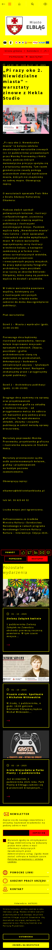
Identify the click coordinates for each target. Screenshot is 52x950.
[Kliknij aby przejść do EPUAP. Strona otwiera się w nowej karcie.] (41, 43)
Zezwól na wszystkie (26, 945)
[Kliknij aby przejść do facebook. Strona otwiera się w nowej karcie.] (11, 42)
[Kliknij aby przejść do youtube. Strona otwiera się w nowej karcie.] (5, 42)
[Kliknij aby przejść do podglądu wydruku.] (48, 552)
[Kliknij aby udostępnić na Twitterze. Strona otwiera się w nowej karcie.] (29, 552)
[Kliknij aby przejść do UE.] (47, 43)
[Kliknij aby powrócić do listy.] (26, 57)
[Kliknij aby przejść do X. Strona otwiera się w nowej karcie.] (19, 43)
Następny (36, 57)
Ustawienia (26, 936)
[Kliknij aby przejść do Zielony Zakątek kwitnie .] (26, 593)
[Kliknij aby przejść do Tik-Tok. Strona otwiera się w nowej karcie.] (23, 43)
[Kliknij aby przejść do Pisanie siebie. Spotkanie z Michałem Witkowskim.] (26, 669)
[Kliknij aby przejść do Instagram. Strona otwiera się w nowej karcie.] (16, 43)
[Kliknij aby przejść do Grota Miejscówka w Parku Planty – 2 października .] (26, 744)
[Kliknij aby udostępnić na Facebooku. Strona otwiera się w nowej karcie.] (23, 552)
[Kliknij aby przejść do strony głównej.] (19, 4)
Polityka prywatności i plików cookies (25, 860)
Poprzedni (16, 57)
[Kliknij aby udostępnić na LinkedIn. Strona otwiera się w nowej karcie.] (36, 552)
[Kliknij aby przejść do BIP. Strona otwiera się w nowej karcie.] (35, 43)
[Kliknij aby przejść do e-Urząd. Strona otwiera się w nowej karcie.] (28, 43)
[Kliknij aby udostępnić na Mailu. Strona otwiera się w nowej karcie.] (42, 552)
